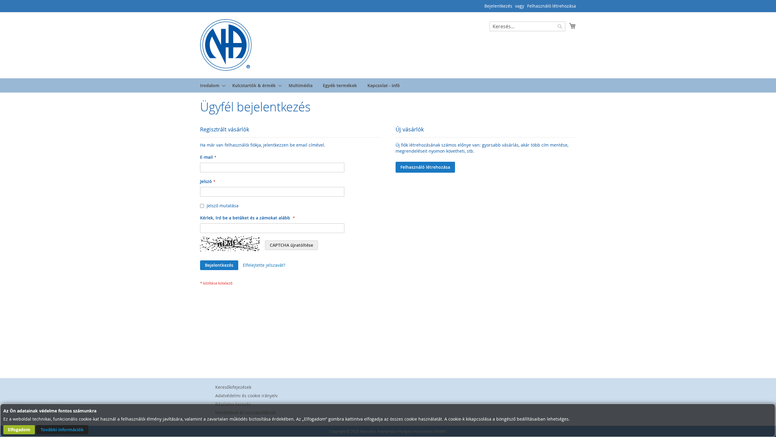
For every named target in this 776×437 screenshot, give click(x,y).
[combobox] (527, 26)
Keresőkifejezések (233, 387)
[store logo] (226, 45)
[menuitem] (211, 85)
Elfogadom (19, 429)
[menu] (388, 85)
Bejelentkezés (498, 6)
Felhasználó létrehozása (551, 6)
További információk (62, 429)
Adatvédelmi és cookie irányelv (246, 395)
